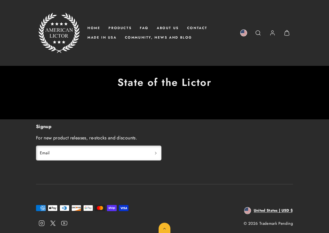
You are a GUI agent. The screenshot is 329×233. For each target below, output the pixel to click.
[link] (243, 33)
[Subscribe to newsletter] (155, 153)
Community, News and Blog (158, 37)
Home (93, 27)
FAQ (144, 27)
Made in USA (102, 37)
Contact (197, 27)
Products (120, 27)
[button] (258, 33)
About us (168, 27)
